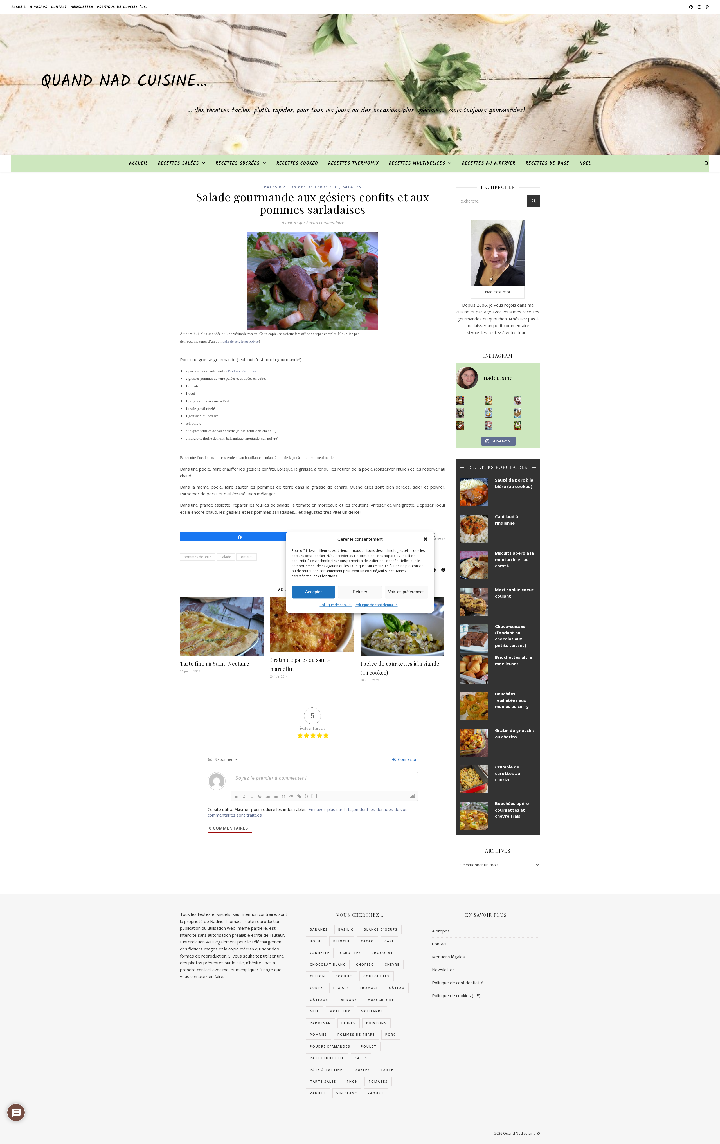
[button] (425, 539)
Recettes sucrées (238, 163)
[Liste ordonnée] (268, 796)
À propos (38, 7)
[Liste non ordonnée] (276, 796)
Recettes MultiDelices (417, 163)
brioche (341, 941)
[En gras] (236, 796)
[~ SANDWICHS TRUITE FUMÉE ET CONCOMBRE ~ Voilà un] (517, 425)
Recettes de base (547, 163)
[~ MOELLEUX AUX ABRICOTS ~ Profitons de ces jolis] (460, 400)
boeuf (316, 941)
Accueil (18, 7)
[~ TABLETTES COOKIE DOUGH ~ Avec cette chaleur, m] (517, 413)
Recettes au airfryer (489, 163)
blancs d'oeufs (381, 929)
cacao (367, 941)
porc (390, 1034)
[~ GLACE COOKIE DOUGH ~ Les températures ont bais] (460, 413)
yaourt (376, 1093)
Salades (352, 187)
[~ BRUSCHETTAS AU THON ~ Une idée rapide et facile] (460, 425)
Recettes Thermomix (353, 163)
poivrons (376, 1023)
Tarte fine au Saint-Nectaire (214, 663)
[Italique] (244, 796)
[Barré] (260, 796)
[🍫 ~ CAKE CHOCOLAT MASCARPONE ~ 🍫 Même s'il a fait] (517, 400)
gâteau (397, 988)
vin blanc (346, 1093)
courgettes (376, 976)
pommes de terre (198, 556)
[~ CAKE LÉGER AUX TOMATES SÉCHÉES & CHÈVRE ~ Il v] (489, 400)
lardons (348, 999)
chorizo (365, 964)
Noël (585, 163)
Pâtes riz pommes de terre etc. (301, 187)
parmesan (320, 1023)
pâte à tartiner (327, 1069)
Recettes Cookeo (297, 163)
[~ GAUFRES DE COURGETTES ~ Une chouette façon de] (489, 413)
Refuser (360, 591)
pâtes (361, 1058)
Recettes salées (178, 163)
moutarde (372, 1011)
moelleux (340, 1011)
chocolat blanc (328, 964)
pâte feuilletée (327, 1058)
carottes (350, 952)
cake (389, 941)
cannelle (320, 952)
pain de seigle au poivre (240, 341)
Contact (59, 7)
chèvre (392, 964)
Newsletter (82, 7)
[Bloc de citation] (283, 796)
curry (316, 988)
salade (225, 556)
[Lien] (299, 796)
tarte (387, 1069)
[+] (314, 796)
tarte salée (323, 1081)
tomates (246, 556)
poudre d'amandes (330, 1046)
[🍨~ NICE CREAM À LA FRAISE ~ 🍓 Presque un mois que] (489, 425)
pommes (318, 1034)
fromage (369, 988)
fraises (341, 988)
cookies (344, 976)
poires (348, 1023)
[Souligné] (252, 796)
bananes (319, 929)
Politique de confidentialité (376, 605)
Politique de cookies (336, 605)
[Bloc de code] (291, 796)
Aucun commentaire (325, 222)
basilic (346, 929)
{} (307, 796)
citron (317, 976)
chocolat (382, 952)
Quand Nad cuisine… (124, 82)
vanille (318, 1093)
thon (352, 1081)
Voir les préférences (406, 591)
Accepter (313, 591)
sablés (363, 1069)
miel (314, 1011)
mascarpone (381, 999)
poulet (369, 1046)
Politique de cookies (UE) (122, 7)
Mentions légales (448, 956)
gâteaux (319, 999)
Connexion (407, 759)
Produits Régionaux (243, 371)
